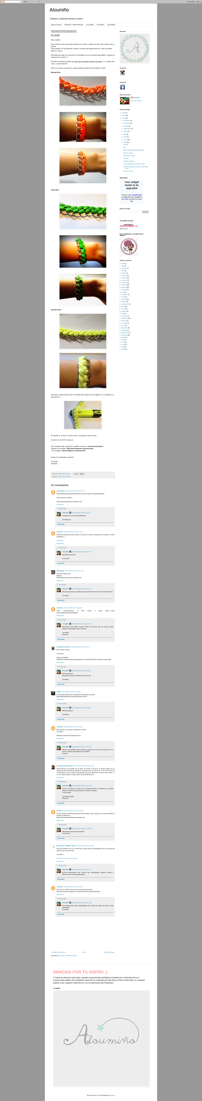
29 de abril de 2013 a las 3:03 (72, 532)
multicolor (124, 318)
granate (123, 311)
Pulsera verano (128, 153)
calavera (124, 280)
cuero (123, 297)
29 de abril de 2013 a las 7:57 (81, 589)
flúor (64, 476)
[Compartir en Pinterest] (83, 474)
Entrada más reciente (58, 952)
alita (122, 263)
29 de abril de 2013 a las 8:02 (81, 671)
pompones (124, 332)
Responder (60, 504)
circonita (124, 282)
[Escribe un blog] (77, 474)
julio (124, 134)
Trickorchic (60, 540)
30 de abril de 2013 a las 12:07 (73, 887)
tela (122, 347)
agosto (125, 131)
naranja (123, 321)
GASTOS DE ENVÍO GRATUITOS (133, 150)
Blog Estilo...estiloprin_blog (66, 846)
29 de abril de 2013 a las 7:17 (80, 647)
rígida (123, 337)
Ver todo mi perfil (136, 101)
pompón (124, 330)
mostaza (124, 316)
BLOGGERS (111, 25)
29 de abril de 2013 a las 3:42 (74, 571)
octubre (126, 126)
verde (123, 349)
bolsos (123, 273)
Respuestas (62, 508)
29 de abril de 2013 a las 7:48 (70, 692)
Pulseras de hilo (128, 171)
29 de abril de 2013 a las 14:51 (82, 828)
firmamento (125, 304)
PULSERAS (100, 25)
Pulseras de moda (129, 156)
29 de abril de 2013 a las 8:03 (81, 708)
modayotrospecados (63, 647)
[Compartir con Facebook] (81, 474)
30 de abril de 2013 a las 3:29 (84, 846)
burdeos (124, 275)
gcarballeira (61, 491)
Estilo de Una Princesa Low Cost (67, 858)
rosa (122, 342)
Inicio (84, 952)
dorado (123, 299)
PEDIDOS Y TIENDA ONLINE (74, 25)
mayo (125, 140)
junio (125, 137)
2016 (123, 113)
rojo (122, 340)
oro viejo (124, 323)
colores (123, 287)
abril (125, 142)
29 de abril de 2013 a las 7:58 (81, 624)
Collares (126, 158)
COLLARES (90, 25)
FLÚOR (125, 145)
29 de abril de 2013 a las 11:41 (82, 747)
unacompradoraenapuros (65, 766)
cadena (123, 278)
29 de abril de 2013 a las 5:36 (72, 608)
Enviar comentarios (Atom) (68, 955)
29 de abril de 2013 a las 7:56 (81, 552)
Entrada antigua (109, 952)
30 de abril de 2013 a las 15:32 (82, 903)
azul (122, 271)
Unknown (60, 532)
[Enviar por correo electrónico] (75, 474)
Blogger (112, 1095)
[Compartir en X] (79, 474)
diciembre (126, 120)
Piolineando (60, 571)
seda (123, 344)
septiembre (127, 129)
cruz (122, 292)
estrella (123, 301)
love (122, 313)
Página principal (56, 25)
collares (60, 476)
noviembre (127, 123)
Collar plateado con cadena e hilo (134, 164)
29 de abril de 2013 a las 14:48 (73, 810)
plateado (124, 328)
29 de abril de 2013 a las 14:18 (84, 766)
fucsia (123, 309)
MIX (124, 147)
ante (122, 266)
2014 (123, 115)
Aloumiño (59, 9)
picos (123, 325)
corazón (124, 290)
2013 (123, 118)
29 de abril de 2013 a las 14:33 (82, 785)
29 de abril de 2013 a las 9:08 (72, 727)
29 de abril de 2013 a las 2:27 (81, 513)
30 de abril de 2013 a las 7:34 (81, 869)
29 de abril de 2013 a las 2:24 (74, 491)
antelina (124, 268)
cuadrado (124, 294)
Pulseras (68, 476)
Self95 (59, 692)
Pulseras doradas (128, 161)
